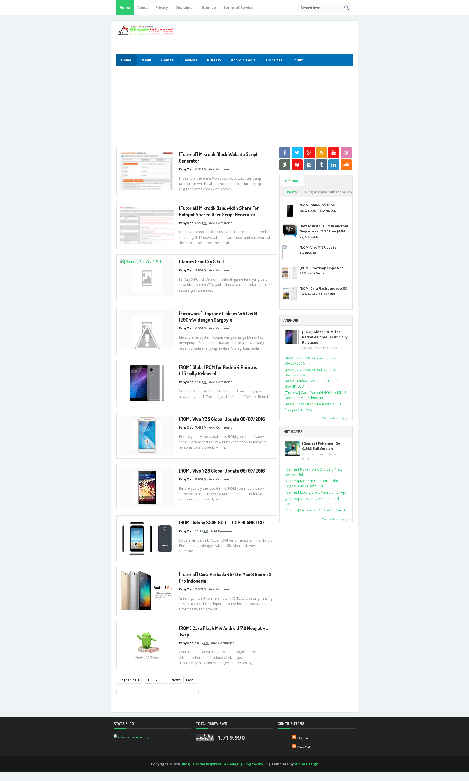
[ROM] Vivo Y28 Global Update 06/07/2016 (222, 470)
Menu (146, 60)
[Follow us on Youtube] (333, 152)
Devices (190, 60)
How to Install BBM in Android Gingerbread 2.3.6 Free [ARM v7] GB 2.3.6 (324, 231)
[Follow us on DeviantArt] (284, 164)
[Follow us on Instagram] (309, 164)
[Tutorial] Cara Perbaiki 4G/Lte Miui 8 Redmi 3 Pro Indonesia (316, 395)
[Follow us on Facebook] (284, 152)
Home (125, 7)
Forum (298, 60)
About (142, 7)
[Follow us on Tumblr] (321, 164)
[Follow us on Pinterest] (297, 164)
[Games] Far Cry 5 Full (201, 261)
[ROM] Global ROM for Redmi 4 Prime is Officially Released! (325, 337)
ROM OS (214, 60)
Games (167, 60)
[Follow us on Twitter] (297, 152)
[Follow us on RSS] (321, 152)
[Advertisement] (293, 36)
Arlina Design (306, 764)
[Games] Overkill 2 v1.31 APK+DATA (315, 510)
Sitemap (208, 7)
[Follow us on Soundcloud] (346, 164)
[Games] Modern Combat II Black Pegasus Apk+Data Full (312, 483)
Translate (274, 60)
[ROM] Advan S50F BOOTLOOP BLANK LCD (221, 522)
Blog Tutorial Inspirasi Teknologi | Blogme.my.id (224, 764)
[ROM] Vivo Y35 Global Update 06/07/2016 (222, 419)
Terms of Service (238, 7)
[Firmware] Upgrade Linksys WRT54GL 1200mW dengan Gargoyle (219, 316)
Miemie (302, 738)
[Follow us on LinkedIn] (333, 164)
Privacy (161, 7)
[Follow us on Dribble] (346, 152)
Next (176, 680)
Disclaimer (184, 7)
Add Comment (220, 169)
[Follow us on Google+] (309, 152)
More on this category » (336, 418)
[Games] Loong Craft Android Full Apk (316, 492)
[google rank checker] (131, 736)
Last (189, 680)
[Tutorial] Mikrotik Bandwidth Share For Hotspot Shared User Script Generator (219, 211)
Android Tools (243, 60)
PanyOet (303, 747)
